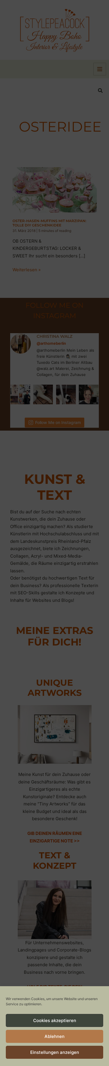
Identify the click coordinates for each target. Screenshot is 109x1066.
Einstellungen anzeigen (54, 1052)
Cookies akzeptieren (54, 1020)
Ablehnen (54, 1036)
